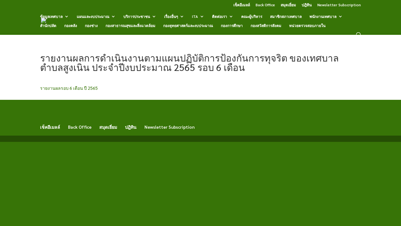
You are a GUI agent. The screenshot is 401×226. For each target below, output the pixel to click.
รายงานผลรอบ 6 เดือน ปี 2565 (69, 88)
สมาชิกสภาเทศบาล (286, 16)
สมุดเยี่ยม (288, 5)
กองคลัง (70, 25)
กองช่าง (91, 25)
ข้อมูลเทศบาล (51, 16)
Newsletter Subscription (339, 5)
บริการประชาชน (136, 16)
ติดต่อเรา (219, 16)
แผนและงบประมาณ (93, 16)
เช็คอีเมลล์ (241, 5)
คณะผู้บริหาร (251, 16)
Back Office (265, 5)
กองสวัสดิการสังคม (266, 25)
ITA (195, 16)
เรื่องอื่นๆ (171, 16)
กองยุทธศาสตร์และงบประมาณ (188, 25)
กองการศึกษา (232, 25)
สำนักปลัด (48, 25)
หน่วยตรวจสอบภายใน (307, 25)
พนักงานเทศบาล (323, 16)
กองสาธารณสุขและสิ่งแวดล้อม (130, 25)
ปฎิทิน (307, 5)
